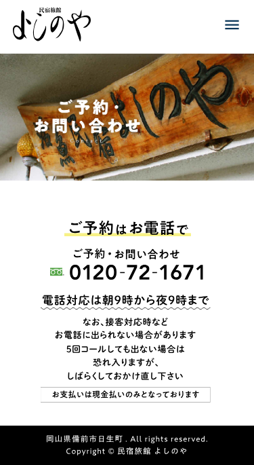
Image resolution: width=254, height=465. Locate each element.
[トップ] (52, 26)
